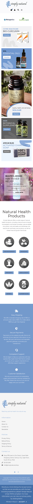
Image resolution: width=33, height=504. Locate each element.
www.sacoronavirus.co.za (18, 481)
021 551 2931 (7, 462)
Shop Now (7, 35)
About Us (4, 424)
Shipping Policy (6, 443)
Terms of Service (7, 446)
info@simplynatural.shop (11, 465)
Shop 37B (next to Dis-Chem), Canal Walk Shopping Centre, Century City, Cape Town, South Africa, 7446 (16, 458)
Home (3, 421)
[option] (16, 184)
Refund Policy (6, 441)
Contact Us (5, 427)
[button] (2, 184)
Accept (23, 502)
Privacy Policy (6, 438)
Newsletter (5, 429)
